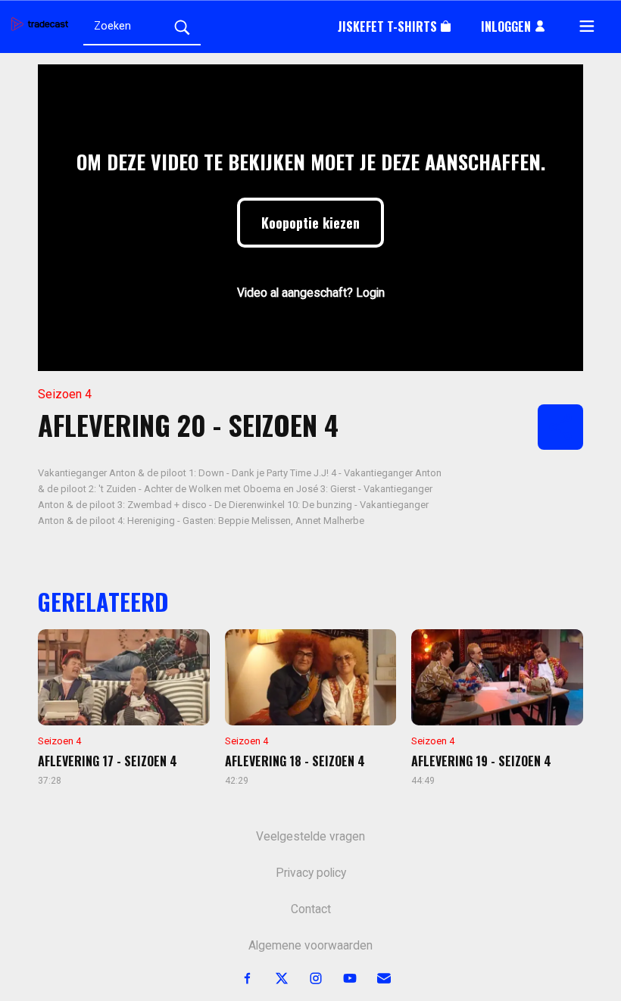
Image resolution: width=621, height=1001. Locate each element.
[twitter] (273, 978)
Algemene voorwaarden (310, 946)
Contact (311, 909)
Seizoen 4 (65, 394)
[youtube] (341, 978)
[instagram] (307, 978)
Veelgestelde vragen (310, 837)
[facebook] (239, 978)
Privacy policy (311, 873)
